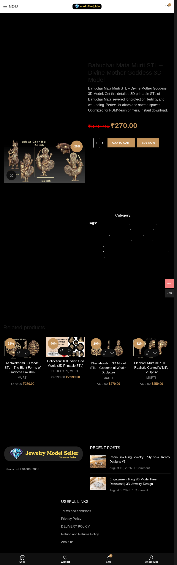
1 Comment (142, 468)
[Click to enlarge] (11, 175)
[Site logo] (87, 6)
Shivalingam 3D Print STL (126, 256)
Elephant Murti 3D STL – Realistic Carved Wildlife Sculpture (151, 367)
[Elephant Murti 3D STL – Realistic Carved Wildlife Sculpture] (151, 348)
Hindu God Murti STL (127, 234)
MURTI (137, 215)
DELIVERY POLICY (75, 526)
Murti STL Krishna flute (122, 250)
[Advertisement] (88, 35)
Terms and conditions (76, 511)
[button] (18, 353)
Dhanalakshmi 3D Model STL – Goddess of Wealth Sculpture (108, 367)
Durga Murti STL (143, 223)
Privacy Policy (71, 518)
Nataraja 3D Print (154, 250)
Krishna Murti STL (117, 239)
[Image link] (43, 453)
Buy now (148, 142)
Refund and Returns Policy (80, 534)
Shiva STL (96, 256)
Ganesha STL (142, 228)
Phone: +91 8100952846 (22, 469)
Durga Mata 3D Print (113, 223)
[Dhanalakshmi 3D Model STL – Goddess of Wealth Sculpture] (108, 348)
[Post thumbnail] (98, 462)
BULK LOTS (59, 371)
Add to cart (121, 142)
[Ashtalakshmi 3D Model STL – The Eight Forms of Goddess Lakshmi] (22, 348)
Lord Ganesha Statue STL (125, 245)
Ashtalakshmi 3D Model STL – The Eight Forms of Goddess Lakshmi (23, 367)
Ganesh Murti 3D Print (113, 228)
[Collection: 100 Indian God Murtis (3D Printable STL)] (65, 347)
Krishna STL (142, 239)
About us (67, 542)
